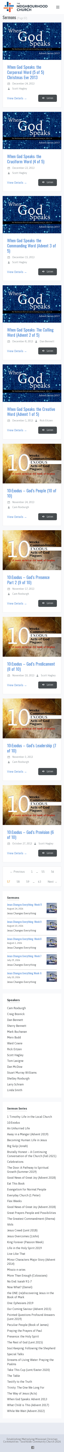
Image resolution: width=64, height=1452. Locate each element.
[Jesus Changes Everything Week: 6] (52, 976)
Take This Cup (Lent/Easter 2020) (28, 1369)
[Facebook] (32, 1446)
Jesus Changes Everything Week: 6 (24, 973)
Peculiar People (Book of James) (28, 1324)
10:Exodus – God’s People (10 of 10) (31, 493)
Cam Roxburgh (20, 507)
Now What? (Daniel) (19, 1287)
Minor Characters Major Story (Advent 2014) (31, 1261)
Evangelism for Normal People (26, 1189)
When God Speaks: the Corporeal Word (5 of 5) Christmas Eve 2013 (25, 72)
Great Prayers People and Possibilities (31, 1212)
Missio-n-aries (16, 1269)
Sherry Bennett (16, 1025)
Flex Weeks (14, 1201)
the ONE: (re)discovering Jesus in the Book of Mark (30, 1295)
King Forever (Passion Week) (25, 1242)
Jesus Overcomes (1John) (23, 1236)
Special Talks (15, 1354)
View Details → (17, 98)
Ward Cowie (14, 1043)
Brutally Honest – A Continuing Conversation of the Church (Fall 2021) (31, 1154)
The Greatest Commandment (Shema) (31, 1218)
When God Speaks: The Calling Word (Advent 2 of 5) (30, 332)
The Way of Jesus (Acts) (22, 1393)
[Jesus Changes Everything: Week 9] (52, 925)
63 (39, 881)
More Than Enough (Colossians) (27, 1275)
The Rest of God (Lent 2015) (25, 1342)
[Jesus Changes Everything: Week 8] (52, 942)
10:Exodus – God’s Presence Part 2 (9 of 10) (28, 579)
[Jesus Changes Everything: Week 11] (52, 907)
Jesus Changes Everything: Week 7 (24, 956)
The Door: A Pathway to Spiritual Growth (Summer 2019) (28, 1169)
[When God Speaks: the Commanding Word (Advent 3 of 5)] (32, 214)
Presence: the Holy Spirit (23, 1336)
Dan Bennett (47, 341)
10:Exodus (13, 1122)
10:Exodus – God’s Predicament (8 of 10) (31, 666)
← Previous (17, 871)
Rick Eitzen (46, 420)
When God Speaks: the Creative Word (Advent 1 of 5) (31, 411)
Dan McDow (14, 1066)
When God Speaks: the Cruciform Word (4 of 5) (25, 159)
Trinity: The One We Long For (25, 1387)
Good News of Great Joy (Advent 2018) (31, 1177)
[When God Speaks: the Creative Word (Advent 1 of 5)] (32, 383)
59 (27, 881)
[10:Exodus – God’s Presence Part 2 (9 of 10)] (32, 550)
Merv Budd (14, 1037)
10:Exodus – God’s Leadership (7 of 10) (31, 748)
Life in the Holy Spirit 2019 (24, 1248)
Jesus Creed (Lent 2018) (22, 1230)
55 (43, 871)
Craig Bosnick (16, 1014)
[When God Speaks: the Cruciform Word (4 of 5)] (32, 130)
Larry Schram (15, 1084)
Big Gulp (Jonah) (17, 1146)
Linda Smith (14, 1090)
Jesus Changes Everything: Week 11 (24, 904)
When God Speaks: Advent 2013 (27, 1399)
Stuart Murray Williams (22, 1072)
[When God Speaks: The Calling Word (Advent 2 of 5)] (32, 304)
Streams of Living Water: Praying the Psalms (30, 1362)
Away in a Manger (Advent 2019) (27, 1134)
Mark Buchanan (17, 1031)
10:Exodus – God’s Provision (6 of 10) (30, 834)
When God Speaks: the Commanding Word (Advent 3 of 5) (31, 245)
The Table (13, 1375)
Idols (10, 1224)
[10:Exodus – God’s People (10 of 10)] (32, 464)
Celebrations (15, 1161)
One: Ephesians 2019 (20, 1303)
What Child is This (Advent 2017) (28, 1405)
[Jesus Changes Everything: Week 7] (52, 959)
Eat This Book (16, 1183)
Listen (49, 98)
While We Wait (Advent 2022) (26, 1411)
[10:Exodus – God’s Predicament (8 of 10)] (32, 637)
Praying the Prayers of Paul (24, 1330)
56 (52, 871)
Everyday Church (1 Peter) (23, 1195)
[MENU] (56, 7)
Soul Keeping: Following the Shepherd (31, 1348)
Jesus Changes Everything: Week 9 (24, 922)
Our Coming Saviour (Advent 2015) (29, 1309)
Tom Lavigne (15, 1060)
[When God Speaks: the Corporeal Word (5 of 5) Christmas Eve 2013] (32, 41)
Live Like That (16, 1253)
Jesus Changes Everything (21, 913)
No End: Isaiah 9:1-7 (19, 1281)
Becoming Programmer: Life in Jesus (27, 1140)
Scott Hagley (19, 88)
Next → (52, 881)
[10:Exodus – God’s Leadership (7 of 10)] (32, 718)
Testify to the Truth (19, 1381)
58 (18, 881)
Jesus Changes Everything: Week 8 (24, 939)
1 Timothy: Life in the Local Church (29, 1116)
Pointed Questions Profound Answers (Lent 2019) (31, 1317)
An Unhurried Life (18, 1128)
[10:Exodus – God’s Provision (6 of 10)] (32, 805)
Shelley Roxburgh (18, 1078)
